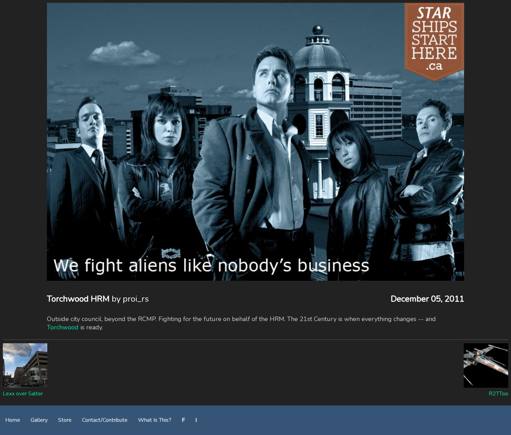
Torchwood (63, 327)
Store (65, 420)
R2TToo (498, 393)
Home (12, 420)
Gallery (39, 420)
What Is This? (154, 420)
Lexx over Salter (23, 393)
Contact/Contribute (105, 420)
